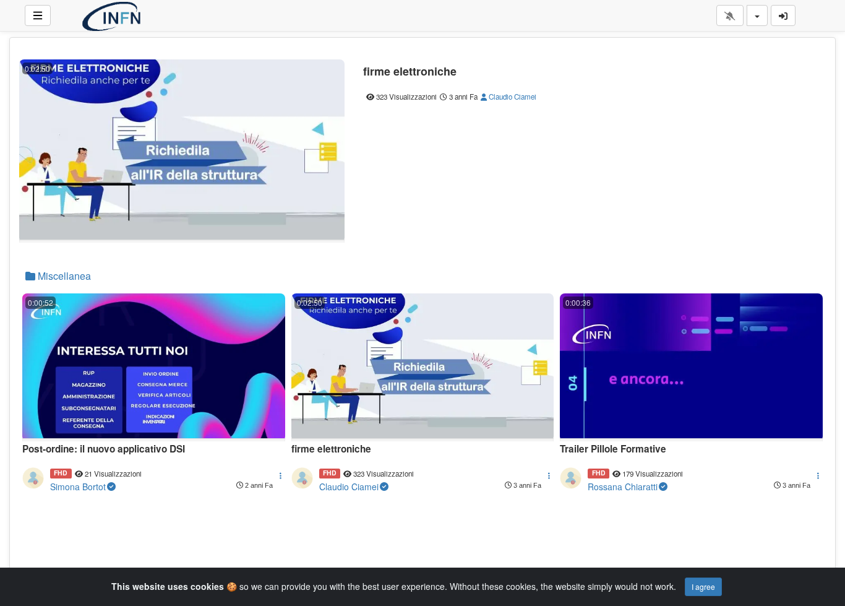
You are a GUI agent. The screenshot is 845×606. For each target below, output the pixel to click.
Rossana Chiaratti (623, 486)
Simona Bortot (78, 486)
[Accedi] (783, 15)
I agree (703, 586)
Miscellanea (63, 276)
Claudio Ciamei (511, 97)
